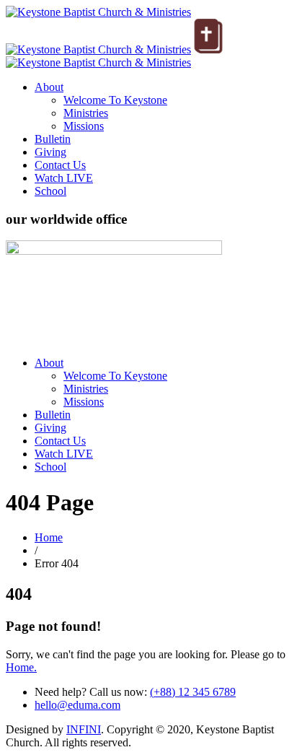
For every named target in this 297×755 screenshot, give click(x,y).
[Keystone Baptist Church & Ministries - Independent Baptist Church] (98, 62)
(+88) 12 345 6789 (193, 692)
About (49, 87)
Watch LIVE (64, 178)
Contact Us (60, 165)
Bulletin (53, 139)
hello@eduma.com (77, 705)
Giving (50, 152)
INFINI (83, 729)
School (50, 191)
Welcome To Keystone (115, 100)
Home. (21, 667)
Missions (83, 126)
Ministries (85, 113)
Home (49, 537)
